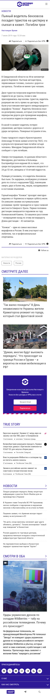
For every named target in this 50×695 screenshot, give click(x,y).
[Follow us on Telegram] (27, 671)
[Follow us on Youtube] (15, 671)
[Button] (15, 41)
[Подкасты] (39, 671)
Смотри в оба (14, 556)
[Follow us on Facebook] (4, 671)
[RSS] (33, 671)
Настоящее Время (9, 30)
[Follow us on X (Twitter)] (9, 671)
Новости (6, 11)
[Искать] (39, 692)
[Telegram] (25, 692)
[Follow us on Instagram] (21, 671)
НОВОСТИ (10, 486)
